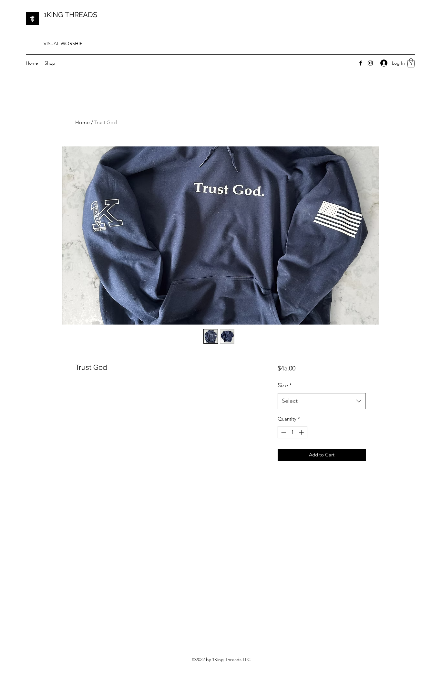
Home (82, 122)
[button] (411, 63)
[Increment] (302, 432)
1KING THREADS (70, 14)
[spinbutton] (292, 432)
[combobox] (322, 401)
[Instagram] (370, 63)
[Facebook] (360, 63)
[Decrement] (283, 432)
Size (285, 385)
